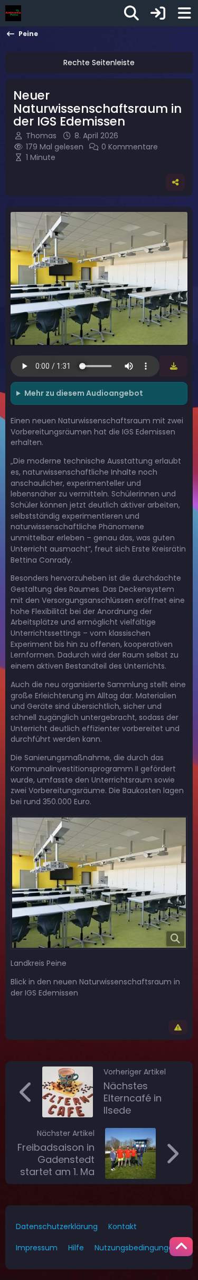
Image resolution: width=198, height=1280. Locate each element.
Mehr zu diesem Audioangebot (83, 393)
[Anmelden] (157, 13)
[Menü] (184, 13)
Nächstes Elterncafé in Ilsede (132, 1098)
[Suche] (131, 13)
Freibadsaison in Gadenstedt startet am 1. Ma (56, 1159)
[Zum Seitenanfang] (181, 1246)
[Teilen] (175, 182)
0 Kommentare (129, 146)
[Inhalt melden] (177, 1027)
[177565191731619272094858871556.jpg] (99, 883)
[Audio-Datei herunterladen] (173, 366)
